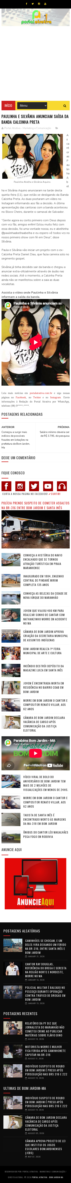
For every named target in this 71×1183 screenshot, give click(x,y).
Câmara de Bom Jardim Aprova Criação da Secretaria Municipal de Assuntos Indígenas (45, 635)
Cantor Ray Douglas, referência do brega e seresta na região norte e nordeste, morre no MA (45, 970)
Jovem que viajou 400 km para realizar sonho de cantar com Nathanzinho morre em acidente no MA (45, 616)
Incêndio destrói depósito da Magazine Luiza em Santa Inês (43, 668)
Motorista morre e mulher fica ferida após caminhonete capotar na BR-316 (45, 1051)
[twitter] (32, 4)
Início (8, 105)
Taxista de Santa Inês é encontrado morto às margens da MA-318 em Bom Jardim (44, 819)
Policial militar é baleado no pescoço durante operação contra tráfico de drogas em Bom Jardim (45, 993)
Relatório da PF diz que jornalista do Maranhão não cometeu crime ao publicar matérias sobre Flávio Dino (44, 1029)
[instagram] (39, 4)
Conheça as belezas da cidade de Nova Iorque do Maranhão (45, 595)
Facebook (21, 397)
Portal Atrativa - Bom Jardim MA (47, 1177)
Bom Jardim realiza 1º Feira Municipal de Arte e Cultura (42, 651)
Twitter (37, 397)
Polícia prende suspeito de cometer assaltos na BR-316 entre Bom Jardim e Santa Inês (35, 505)
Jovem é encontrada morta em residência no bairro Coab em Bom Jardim (43, 687)
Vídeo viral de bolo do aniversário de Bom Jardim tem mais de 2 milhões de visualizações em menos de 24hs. (45, 783)
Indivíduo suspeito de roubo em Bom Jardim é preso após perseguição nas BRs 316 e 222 (46, 1070)
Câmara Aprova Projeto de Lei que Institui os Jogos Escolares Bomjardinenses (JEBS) (45, 1147)
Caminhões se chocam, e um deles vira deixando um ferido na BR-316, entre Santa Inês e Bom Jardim (45, 946)
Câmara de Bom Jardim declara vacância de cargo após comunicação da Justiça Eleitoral (44, 723)
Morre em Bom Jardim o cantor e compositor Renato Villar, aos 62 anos (45, 704)
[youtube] (45, 4)
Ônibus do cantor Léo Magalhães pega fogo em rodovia (45, 834)
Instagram (55, 397)
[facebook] (27, 4)
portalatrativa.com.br (41, 393)
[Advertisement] (35, 63)
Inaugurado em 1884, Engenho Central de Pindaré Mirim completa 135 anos (43, 580)
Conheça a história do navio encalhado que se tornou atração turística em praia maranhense (42, 561)
